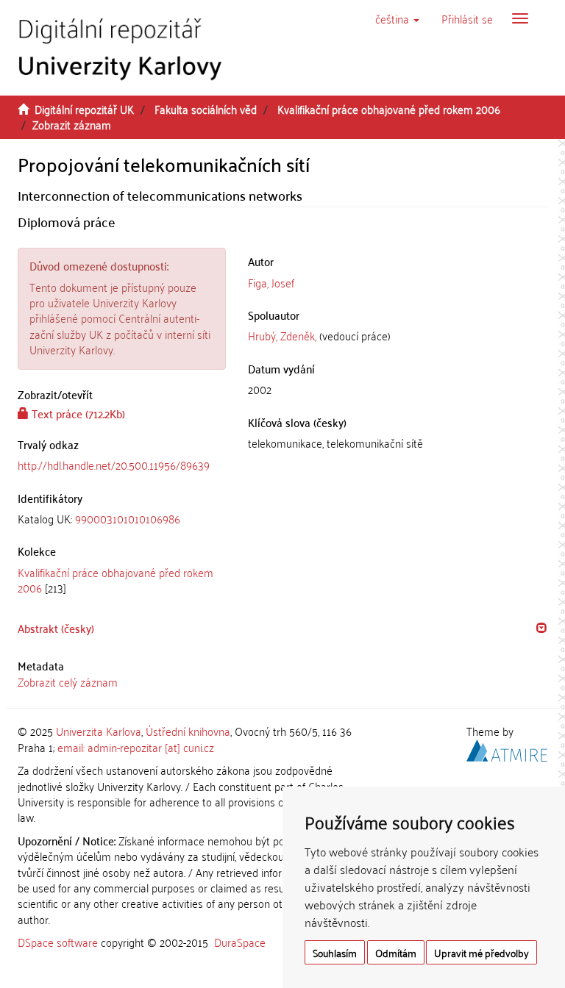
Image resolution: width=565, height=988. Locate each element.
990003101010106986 (127, 518)
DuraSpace (240, 941)
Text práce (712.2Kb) (77, 413)
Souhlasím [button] (335, 952)
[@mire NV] (506, 747)
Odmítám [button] (395, 952)
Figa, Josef (271, 282)
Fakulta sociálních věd (205, 109)
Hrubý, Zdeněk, (282, 335)
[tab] (122, 518)
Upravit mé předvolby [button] (481, 952)
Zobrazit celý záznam (68, 681)
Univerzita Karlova (98, 730)
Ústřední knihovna (188, 730)
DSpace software (58, 941)
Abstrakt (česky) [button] (56, 628)
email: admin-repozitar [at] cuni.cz (135, 747)
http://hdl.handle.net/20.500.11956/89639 (114, 464)
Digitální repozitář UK (84, 109)
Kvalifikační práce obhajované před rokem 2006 (388, 109)
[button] (397, 18)
